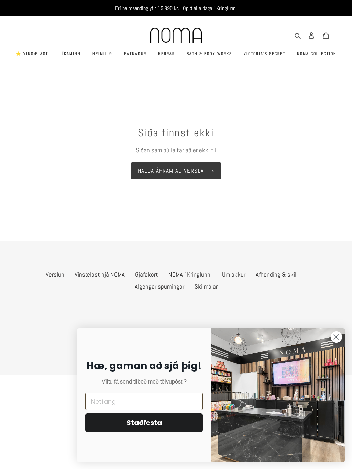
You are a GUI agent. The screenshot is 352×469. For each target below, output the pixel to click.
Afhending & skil (276, 274)
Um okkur (233, 274)
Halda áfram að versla (171, 170)
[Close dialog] (336, 337)
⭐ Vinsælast (32, 53)
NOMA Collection (317, 53)
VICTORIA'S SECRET (264, 53)
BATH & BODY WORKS (209, 53)
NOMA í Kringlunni (190, 274)
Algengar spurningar (159, 286)
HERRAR (166, 53)
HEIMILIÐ (102, 53)
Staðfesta (144, 422)
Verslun (55, 274)
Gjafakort (146, 274)
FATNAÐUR (135, 53)
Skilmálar (206, 286)
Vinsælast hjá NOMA (100, 274)
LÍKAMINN (70, 53)
